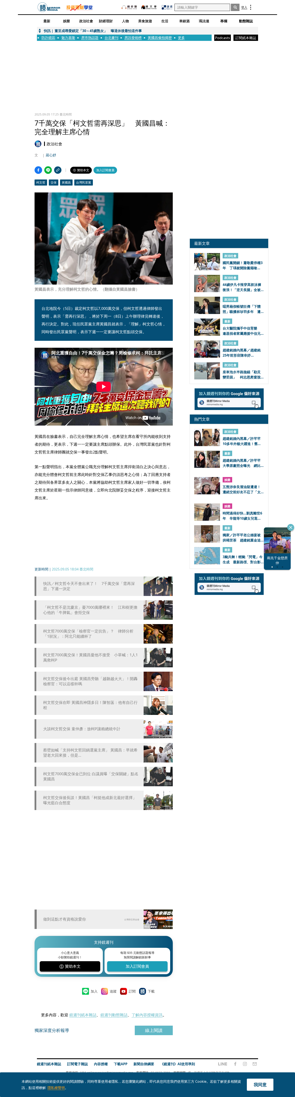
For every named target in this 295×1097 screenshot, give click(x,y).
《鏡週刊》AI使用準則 (177, 1064)
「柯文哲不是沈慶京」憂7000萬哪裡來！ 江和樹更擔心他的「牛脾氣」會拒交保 (90, 610)
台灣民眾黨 (83, 182)
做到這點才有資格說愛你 (64, 919)
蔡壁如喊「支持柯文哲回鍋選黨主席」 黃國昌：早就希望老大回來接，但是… (90, 752)
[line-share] (48, 170)
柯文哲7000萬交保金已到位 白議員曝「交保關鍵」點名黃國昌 (90, 776)
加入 (94, 991)
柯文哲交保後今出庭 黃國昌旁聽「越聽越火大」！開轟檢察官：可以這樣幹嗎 (90, 681)
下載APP (120, 1064)
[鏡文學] (149, 7)
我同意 (260, 1084)
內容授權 (101, 1064)
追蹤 (113, 991)
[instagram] (245, 1064)
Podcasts (222, 37)
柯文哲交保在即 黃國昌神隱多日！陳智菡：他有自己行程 (90, 705)
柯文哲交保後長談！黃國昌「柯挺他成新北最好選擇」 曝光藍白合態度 (89, 800)
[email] (254, 1064)
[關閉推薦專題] (290, 527)
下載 (151, 991)
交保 (54, 182)
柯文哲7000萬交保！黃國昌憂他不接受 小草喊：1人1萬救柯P (90, 657)
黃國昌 (66, 182)
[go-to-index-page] (48, 7)
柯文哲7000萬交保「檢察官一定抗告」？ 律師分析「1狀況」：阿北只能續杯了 (88, 634)
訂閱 (132, 991)
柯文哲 (40, 182)
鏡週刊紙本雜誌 (83, 1014)
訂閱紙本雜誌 (245, 37)
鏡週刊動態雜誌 (114, 1014)
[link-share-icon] (58, 170)
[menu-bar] (250, 7)
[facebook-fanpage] (235, 1064)
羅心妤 (51, 155)
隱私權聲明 (56, 1087)
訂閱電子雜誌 (77, 1064)
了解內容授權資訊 (147, 1014)
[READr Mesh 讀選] (167, 7)
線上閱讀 (153, 1030)
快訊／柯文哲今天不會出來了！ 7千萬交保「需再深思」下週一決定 (89, 586)
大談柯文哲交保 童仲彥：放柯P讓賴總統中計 (82, 728)
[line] (223, 1064)
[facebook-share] (38, 170)
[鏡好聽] (129, 7)
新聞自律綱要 (143, 1064)
